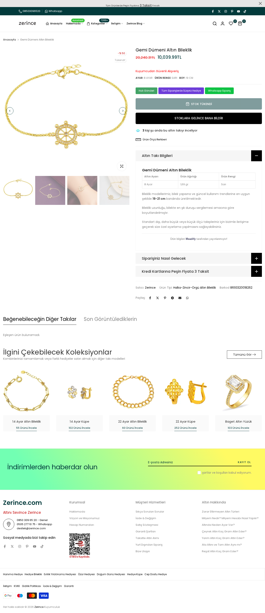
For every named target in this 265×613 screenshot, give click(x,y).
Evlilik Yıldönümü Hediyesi (60, 574)
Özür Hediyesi (86, 574)
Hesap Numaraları (81, 525)
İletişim (115, 23)
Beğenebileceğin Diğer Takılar (39, 319)
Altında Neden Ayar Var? (218, 525)
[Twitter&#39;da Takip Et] (219, 11)
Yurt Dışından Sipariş (149, 545)
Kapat (4, 3)
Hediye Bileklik (33, 574)
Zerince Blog (134, 23)
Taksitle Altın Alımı (147, 538)
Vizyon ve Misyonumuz (84, 518)
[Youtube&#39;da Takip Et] (238, 11)
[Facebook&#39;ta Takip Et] (212, 11)
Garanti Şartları (146, 531)
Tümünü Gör (242, 355)
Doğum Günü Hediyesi (111, 574)
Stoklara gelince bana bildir (199, 118)
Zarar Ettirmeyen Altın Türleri (220, 512)
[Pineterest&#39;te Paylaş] (165, 298)
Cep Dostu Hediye (156, 574)
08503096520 (31, 11)
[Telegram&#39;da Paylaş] (172, 298)
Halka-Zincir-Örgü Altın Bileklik (194, 288)
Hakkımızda (74, 23)
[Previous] (9, 111)
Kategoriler (99, 23)
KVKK (17, 586)
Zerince (150, 288)
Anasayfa (56, 23)
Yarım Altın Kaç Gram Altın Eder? (223, 538)
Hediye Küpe (134, 574)
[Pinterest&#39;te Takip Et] (232, 11)
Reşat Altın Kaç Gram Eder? (220, 551)
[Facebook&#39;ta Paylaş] (150, 298)
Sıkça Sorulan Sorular (150, 512)
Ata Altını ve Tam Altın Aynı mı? (222, 545)
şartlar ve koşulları (215, 473)
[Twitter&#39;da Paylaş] (157, 298)
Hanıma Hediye (13, 574)
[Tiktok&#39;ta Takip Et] (244, 11)
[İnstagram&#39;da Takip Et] (225, 11)
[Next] (122, 111)
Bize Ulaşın (143, 551)
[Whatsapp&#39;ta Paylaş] (187, 298)
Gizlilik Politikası (31, 586)
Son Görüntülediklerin (110, 319)
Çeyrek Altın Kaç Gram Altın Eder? (224, 531)
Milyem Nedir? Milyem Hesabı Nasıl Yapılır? (230, 518)
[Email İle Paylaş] (180, 298)
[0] (231, 23)
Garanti (69, 586)
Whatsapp (55, 11)
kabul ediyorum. (227, 473)
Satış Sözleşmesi (147, 525)
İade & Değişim (146, 518)
